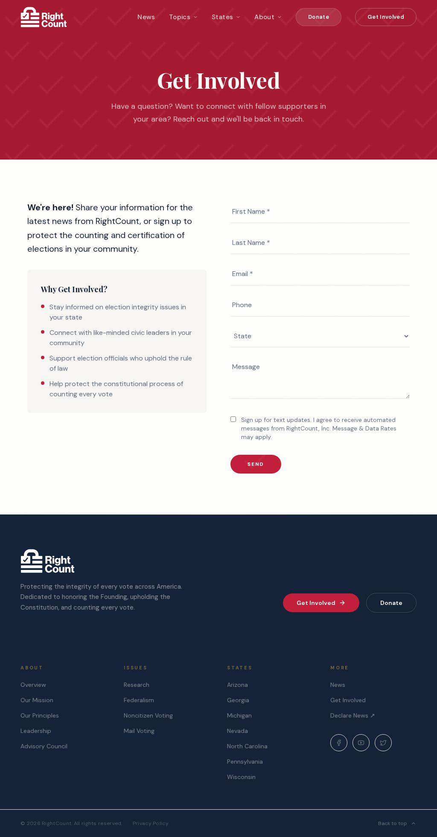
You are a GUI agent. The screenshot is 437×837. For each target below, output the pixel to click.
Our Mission (36, 700)
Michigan (239, 715)
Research (136, 685)
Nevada (237, 731)
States (222, 17)
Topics (179, 17)
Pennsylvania (245, 761)
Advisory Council (43, 746)
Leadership (35, 731)
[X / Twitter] (383, 742)
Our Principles (39, 715)
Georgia (238, 700)
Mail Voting (139, 731)
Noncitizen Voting (148, 715)
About (264, 17)
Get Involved (385, 16)
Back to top (392, 823)
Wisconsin (241, 777)
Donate (318, 16)
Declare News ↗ (352, 715)
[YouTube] (361, 742)
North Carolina (247, 746)
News (146, 17)
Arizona (237, 685)
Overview (33, 685)
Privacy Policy (151, 823)
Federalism (139, 700)
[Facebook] (338, 742)
